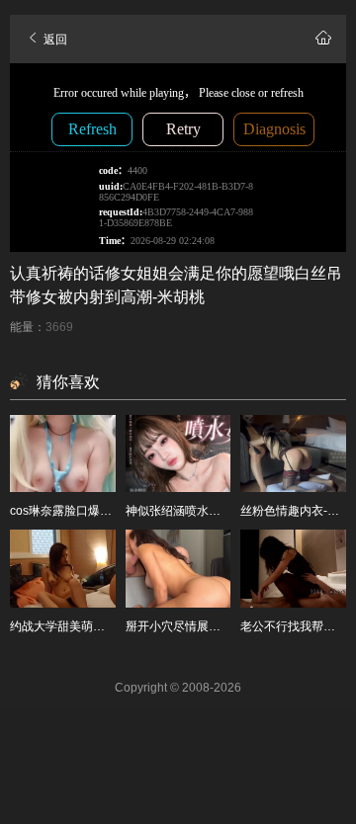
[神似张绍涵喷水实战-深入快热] (178, 453)
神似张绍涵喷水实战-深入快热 (205, 511)
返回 (54, 39)
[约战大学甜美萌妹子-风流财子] (63, 568)
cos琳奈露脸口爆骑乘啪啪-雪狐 (92, 511)
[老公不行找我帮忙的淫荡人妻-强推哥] (293, 568)
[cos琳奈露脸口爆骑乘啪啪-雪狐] (63, 453)
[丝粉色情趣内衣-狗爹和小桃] (293, 453)
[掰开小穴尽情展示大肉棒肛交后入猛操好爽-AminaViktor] (178, 568)
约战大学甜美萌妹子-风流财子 (89, 626)
